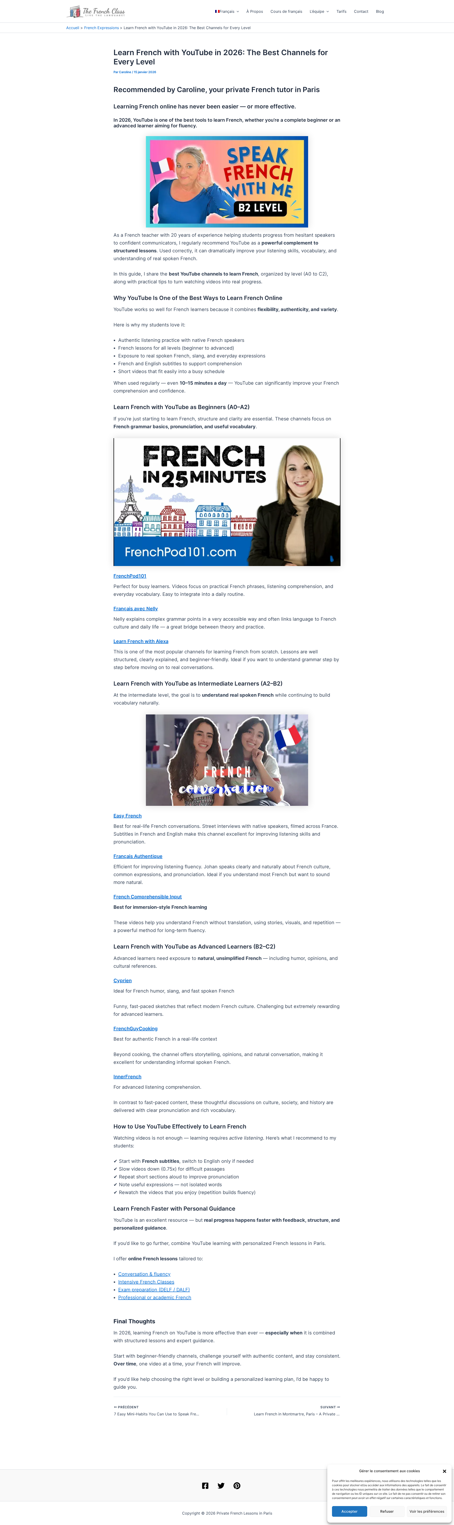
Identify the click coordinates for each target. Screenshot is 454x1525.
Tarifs (341, 11)
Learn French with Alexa (141, 641)
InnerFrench (127, 1076)
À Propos (254, 11)
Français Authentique (138, 856)
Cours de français (286, 11)
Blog (380, 11)
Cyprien (123, 980)
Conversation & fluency (144, 1274)
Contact (361, 11)
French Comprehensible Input (148, 897)
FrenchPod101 (130, 576)
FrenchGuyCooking (136, 1028)
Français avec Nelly (136, 608)
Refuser (387, 1511)
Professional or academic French (154, 1297)
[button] (444, 1471)
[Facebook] (205, 1485)
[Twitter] (221, 1485)
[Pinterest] (236, 1485)
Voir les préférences (427, 1511)
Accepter (349, 1511)
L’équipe (317, 11)
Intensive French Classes (146, 1282)
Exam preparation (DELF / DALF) (154, 1290)
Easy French (128, 816)
